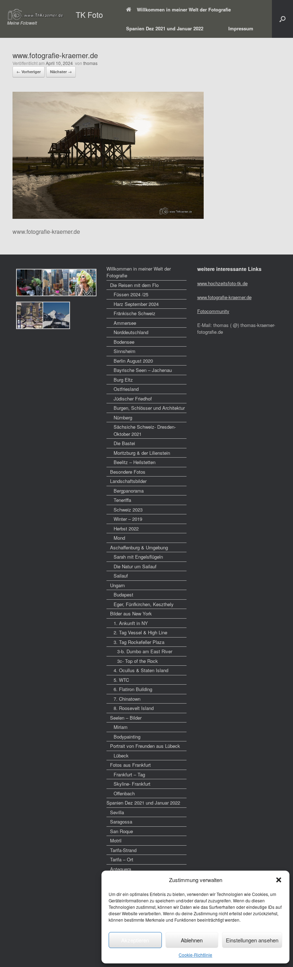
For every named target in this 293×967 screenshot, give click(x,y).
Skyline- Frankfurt (132, 783)
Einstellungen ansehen (252, 940)
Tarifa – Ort (121, 859)
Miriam (121, 727)
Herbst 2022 (126, 528)
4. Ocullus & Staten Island (141, 670)
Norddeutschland (131, 332)
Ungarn (117, 585)
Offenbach (124, 793)
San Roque (121, 831)
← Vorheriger (28, 71)
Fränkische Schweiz (134, 313)
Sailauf (121, 575)
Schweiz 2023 (128, 509)
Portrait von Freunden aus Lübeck (145, 745)
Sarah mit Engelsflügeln (138, 556)
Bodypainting (127, 736)
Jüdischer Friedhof (133, 398)
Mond (119, 537)
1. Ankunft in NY (131, 623)
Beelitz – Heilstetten (134, 462)
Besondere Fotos (127, 471)
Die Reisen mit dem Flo (134, 285)
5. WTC (121, 679)
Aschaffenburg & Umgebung (139, 547)
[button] (278, 879)
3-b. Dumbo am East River (144, 651)
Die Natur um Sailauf (135, 566)
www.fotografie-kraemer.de (224, 297)
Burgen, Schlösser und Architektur (149, 407)
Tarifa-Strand (123, 850)
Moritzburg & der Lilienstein (142, 452)
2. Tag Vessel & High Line (140, 632)
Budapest (123, 594)
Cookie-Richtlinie (195, 955)
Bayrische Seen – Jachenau (143, 370)
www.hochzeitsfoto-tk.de (222, 283)
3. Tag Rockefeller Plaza (139, 642)
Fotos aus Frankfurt (130, 764)
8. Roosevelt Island (134, 708)
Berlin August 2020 (133, 360)
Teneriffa (122, 500)
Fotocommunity (213, 311)
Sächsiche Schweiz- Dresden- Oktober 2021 (145, 430)
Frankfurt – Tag (129, 774)
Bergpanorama (129, 490)
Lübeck (121, 755)
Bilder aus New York (131, 613)
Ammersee (125, 322)
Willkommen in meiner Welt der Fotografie (184, 9)
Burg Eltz (123, 379)
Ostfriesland (126, 389)
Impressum (240, 28)
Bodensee (124, 341)
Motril (115, 840)
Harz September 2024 (136, 304)
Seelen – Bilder (125, 717)
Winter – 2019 (128, 518)
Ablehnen (192, 940)
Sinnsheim (124, 351)
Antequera (120, 869)
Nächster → (61, 71)
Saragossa (121, 821)
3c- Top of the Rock (137, 661)
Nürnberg (123, 417)
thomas (90, 63)
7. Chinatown (127, 698)
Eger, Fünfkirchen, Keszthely (144, 604)
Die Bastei (124, 443)
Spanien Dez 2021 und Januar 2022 (164, 28)
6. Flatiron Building (133, 689)
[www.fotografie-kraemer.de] (108, 216)
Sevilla (117, 812)
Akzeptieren (135, 940)
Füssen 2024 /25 (131, 294)
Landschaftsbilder (128, 481)
